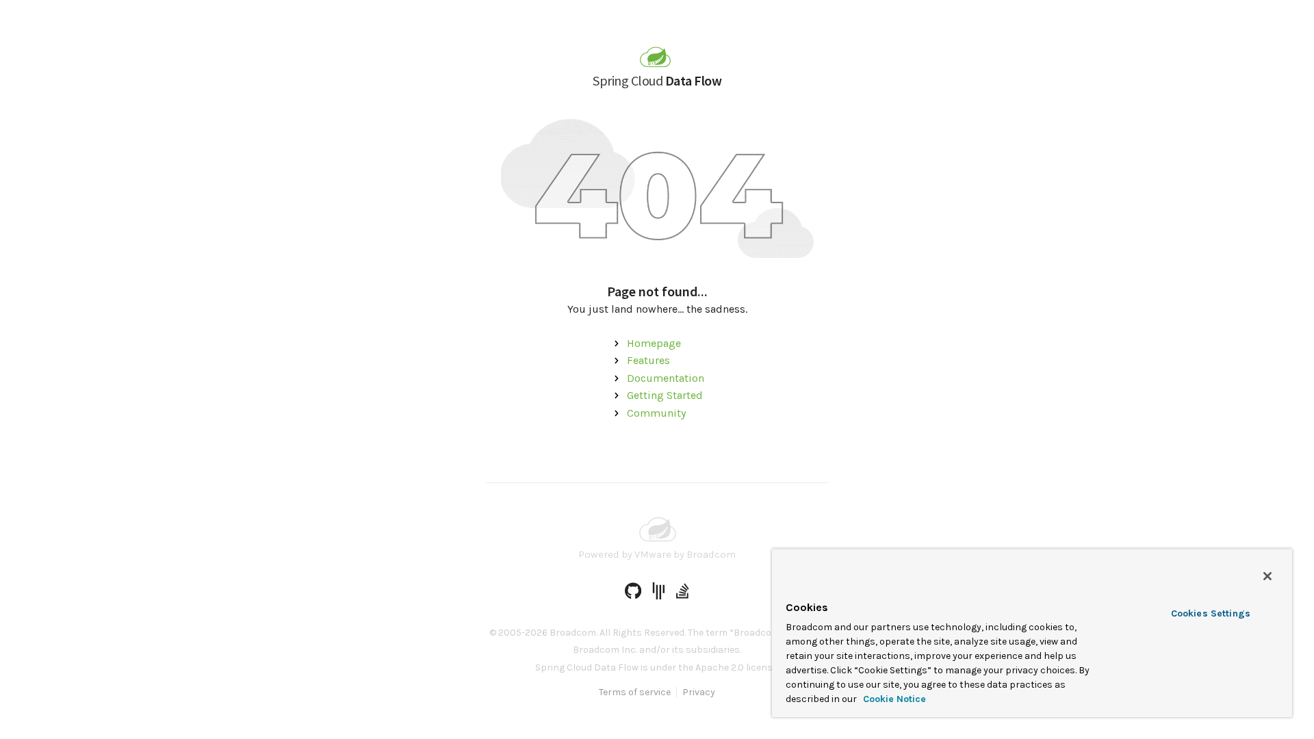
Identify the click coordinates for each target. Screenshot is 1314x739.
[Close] (1267, 576)
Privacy (698, 692)
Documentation (665, 378)
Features (648, 360)
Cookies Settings (1210, 613)
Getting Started (665, 395)
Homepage (654, 343)
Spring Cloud (657, 80)
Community (656, 412)
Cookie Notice (893, 699)
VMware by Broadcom (685, 554)
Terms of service (635, 692)
